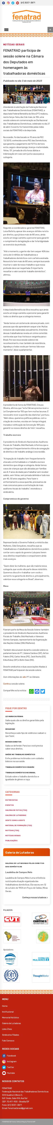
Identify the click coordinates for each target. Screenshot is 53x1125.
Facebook (11, 1056)
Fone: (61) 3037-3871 (12, 1105)
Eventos (9, 805)
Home (4, 1006)
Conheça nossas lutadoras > (35, 897)
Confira (6, 684)
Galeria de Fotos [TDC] (16, 810)
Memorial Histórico (10, 1017)
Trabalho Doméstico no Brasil (20, 773)
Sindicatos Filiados (10, 1035)
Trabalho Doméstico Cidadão (19, 767)
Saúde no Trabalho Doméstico (20, 754)
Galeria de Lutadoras (11, 1023)
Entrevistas (11, 800)
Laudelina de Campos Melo (18, 872)
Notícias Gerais (14, 44)
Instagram (12, 1061)
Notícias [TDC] (12, 830)
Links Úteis (7, 1029)
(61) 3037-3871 (28, 3)
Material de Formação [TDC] (18, 825)
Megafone (10, 729)
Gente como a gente (15, 820)
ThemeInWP (31, 1122)
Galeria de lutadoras (15, 815)
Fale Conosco (8, 1041)
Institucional (8, 1012)
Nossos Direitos (13, 742)
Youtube (11, 1073)
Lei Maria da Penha (14, 716)
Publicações (11, 841)
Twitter (10, 1067)
